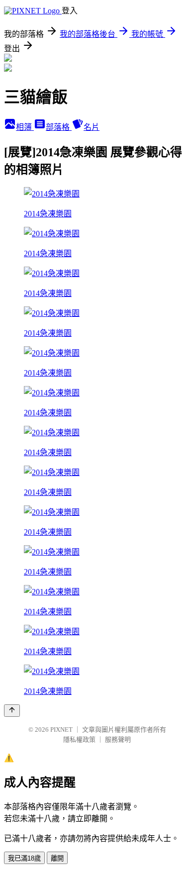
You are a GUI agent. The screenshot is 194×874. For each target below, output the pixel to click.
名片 (91, 127)
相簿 (25, 127)
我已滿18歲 (24, 858)
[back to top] (12, 710)
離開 (57, 858)
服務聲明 (118, 739)
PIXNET (61, 729)
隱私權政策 (79, 739)
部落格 (59, 127)
